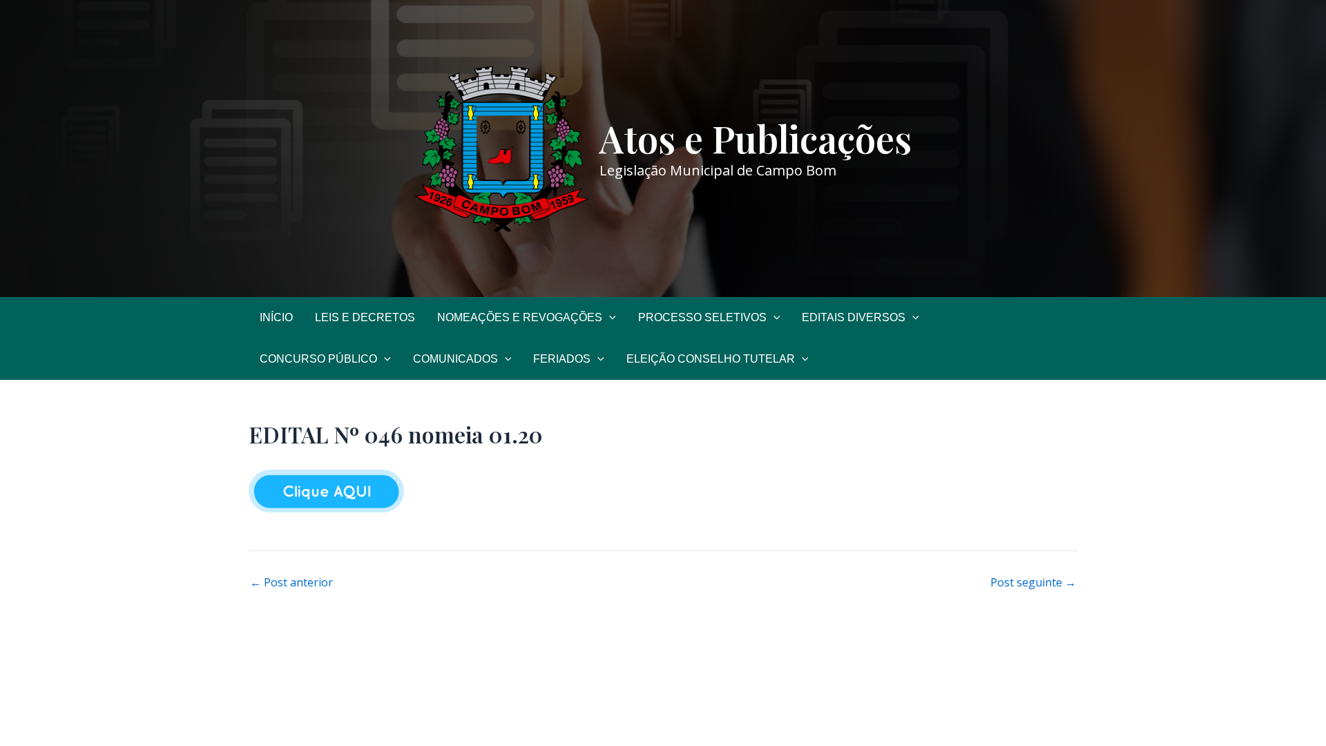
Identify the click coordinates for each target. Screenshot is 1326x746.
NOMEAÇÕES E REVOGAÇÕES (519, 317)
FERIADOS (561, 359)
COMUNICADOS (455, 359)
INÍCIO (276, 317)
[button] (609, 317)
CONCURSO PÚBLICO (318, 359)
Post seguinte (1033, 582)
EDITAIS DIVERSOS (853, 317)
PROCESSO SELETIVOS (702, 317)
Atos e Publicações (755, 138)
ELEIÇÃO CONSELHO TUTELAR (710, 359)
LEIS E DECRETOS (365, 317)
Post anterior (291, 582)
